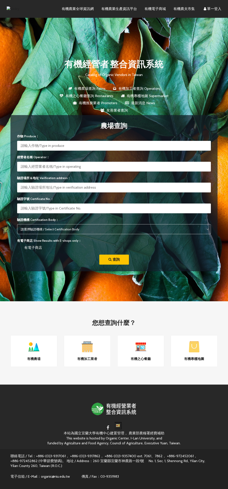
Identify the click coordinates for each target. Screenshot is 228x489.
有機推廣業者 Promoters (98, 103)
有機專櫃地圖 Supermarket (148, 96)
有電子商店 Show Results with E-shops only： (49, 241)
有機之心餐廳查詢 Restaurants (89, 96)
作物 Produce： (28, 136)
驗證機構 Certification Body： (38, 220)
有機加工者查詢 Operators (139, 88)
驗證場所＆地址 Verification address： (44, 178)
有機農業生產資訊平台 (119, 9)
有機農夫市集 (184, 9)
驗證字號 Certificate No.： (35, 199)
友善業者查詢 (117, 110)
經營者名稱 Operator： (33, 157)
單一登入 (213, 9)
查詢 (116, 259)
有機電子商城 (155, 9)
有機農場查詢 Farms (90, 88)
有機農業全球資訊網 (78, 9)
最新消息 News (143, 103)
